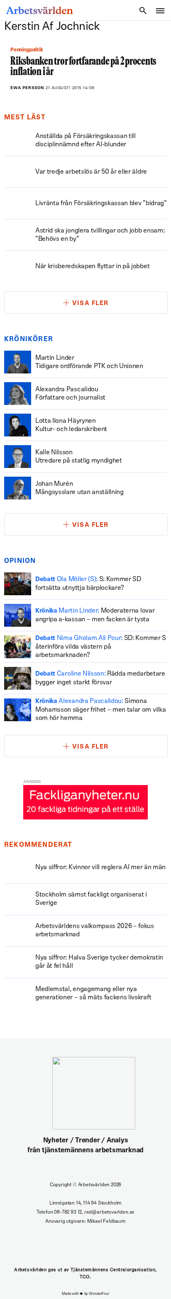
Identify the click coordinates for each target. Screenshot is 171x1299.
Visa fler (90, 304)
